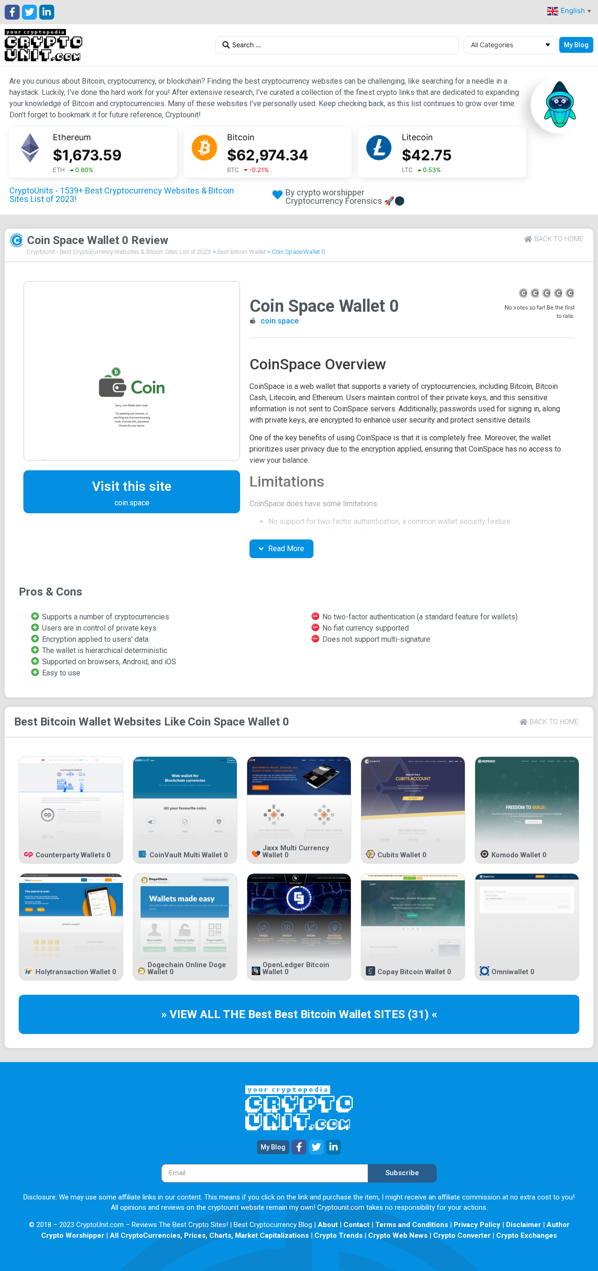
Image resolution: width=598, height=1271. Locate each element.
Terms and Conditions (411, 1225)
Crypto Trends (338, 1235)
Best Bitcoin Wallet (241, 251)
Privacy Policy (477, 1225)
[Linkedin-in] (46, 12)
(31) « (422, 1014)
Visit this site (131, 486)
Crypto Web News (397, 1235)
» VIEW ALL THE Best (217, 1014)
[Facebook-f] (12, 12)
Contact (356, 1225)
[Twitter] (29, 12)
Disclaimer (523, 1225)
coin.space (280, 320)
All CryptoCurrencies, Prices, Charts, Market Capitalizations (209, 1235)
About (328, 1225)
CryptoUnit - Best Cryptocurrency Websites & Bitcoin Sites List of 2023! (119, 251)
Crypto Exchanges (526, 1235)
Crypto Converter (462, 1235)
